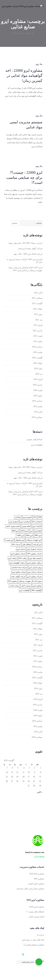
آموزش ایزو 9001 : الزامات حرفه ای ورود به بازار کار (24, 260)
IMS (40, 517)
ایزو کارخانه (37, 545)
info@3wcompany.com (34, 852)
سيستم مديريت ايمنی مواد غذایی (26, 124)
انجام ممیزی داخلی (13, 526)
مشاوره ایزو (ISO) (36, 907)
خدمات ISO (16, 545)
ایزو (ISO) (24, 531)
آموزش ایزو (27, 517)
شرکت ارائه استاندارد (19, 567)
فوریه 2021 (37, 336)
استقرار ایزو (13, 522)
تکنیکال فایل (26, 545)
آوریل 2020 (37, 379)
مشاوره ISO (12, 581)
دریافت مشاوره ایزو (34, 563)
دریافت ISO (23, 558)
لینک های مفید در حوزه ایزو (33, 940)
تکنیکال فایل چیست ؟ (35, 912)
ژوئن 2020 (38, 368)
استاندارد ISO (37, 522)
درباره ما (40, 935)
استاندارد (18, 517)
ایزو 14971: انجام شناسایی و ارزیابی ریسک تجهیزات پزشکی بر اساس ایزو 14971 (25, 268)
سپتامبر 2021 (37, 298)
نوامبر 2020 (37, 352)
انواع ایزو (38, 531)
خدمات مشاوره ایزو (18, 554)
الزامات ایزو (37, 526)
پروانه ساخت (14, 586)
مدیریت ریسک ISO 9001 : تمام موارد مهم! (25, 243)
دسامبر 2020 (37, 347)
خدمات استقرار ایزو (34, 549)
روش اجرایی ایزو (35, 567)
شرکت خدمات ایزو (35, 572)
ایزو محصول (20, 540)
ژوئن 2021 (38, 314)
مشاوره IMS (39, 879)
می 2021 (38, 320)
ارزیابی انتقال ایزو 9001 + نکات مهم (28, 254)
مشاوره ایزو (37, 586)
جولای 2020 (37, 363)
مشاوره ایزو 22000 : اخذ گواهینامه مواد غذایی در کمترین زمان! (23, 75)
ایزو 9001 (38, 535)
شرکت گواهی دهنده (18, 577)
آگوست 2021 (37, 303)
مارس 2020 (37, 385)
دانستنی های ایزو (35, 558)
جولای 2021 (37, 309)
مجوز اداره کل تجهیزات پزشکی (30, 581)
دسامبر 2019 (37, 401)
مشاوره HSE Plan (37, 874)
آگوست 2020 (37, 358)
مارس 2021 (37, 331)
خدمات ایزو (21, 549)
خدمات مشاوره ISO (34, 554)
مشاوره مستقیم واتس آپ (33, 945)
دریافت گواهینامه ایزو (17, 563)
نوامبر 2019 (37, 406)
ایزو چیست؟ (9, 540)
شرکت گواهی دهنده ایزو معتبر (30, 248)
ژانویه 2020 (37, 396)
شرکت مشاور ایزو (19, 572)
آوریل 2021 (37, 325)
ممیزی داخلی (26, 586)
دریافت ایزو (13, 558)
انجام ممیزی (26, 526)
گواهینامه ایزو (36, 445)
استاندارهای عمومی (34, 439)
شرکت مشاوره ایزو (34, 577)
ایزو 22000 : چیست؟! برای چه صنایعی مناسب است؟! (24, 177)
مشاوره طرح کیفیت (36, 884)
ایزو (31, 531)
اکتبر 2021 (38, 293)
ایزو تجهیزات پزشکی (34, 540)
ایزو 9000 (15, 531)
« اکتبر (39, 792)
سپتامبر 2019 (37, 417)
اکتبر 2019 (38, 412)
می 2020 (38, 374)
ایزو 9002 (29, 535)
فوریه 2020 (37, 390)
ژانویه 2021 (37, 341)
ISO (35, 517)
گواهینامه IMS (37, 590)
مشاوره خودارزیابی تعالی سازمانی (30, 889)
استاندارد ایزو (25, 522)
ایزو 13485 (20, 535)
